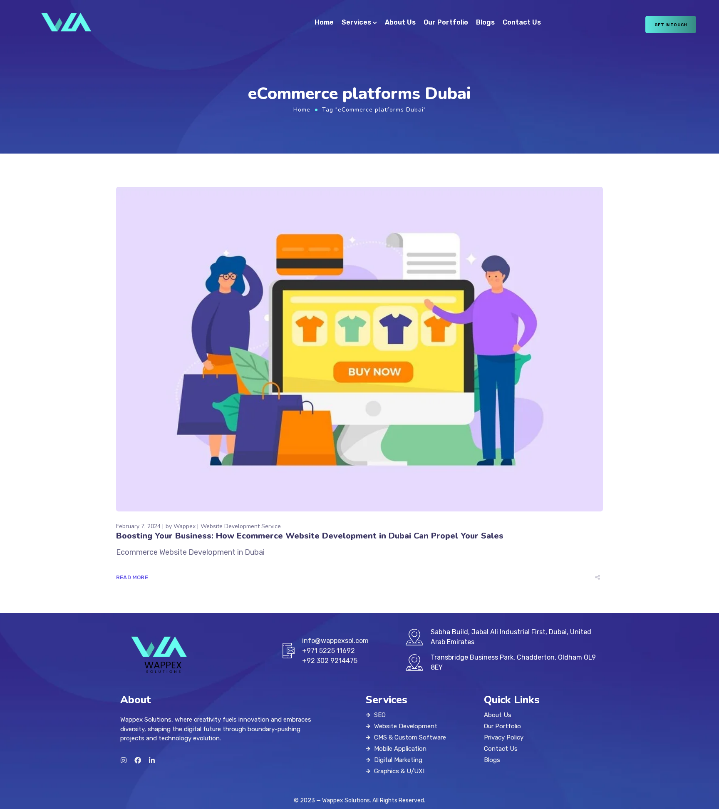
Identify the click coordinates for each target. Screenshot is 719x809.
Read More (132, 577)
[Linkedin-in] (152, 760)
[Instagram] (123, 760)
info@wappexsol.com (335, 641)
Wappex (185, 526)
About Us (400, 22)
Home (324, 22)
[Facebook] (137, 760)
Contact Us (522, 22)
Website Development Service (241, 526)
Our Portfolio (446, 22)
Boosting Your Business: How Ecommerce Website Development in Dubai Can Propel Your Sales (309, 535)
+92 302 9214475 (329, 661)
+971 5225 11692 (328, 651)
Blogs (485, 22)
